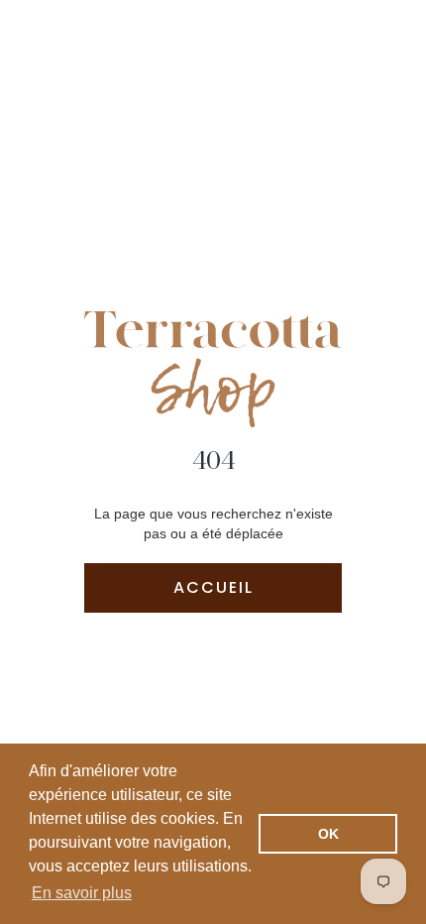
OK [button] (328, 834)
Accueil (213, 587)
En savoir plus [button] (82, 892)
